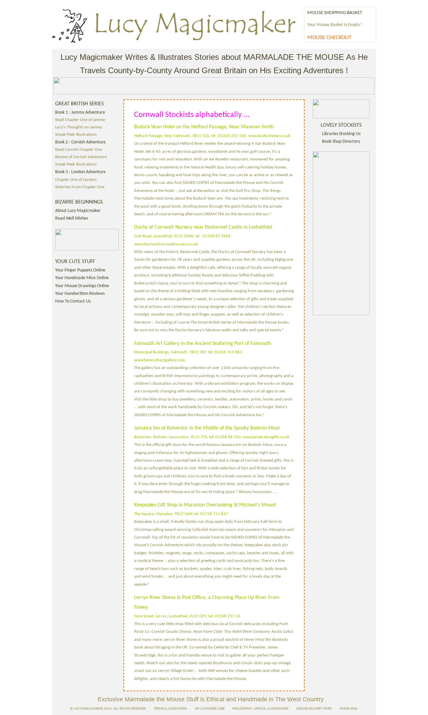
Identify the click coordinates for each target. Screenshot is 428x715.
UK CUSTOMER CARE (210, 709)
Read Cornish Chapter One (78, 150)
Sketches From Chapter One (79, 187)
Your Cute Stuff (75, 261)
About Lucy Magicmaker (78, 211)
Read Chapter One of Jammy (80, 120)
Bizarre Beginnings (79, 202)
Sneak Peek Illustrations (76, 135)
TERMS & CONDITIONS (170, 709)
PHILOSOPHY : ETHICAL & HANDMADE (260, 709)
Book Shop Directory (341, 141)
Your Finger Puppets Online (80, 270)
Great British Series (79, 104)
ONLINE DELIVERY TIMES (314, 709)
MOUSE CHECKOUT (329, 37)
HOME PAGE (348, 709)
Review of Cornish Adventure (81, 157)
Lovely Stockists (341, 125)
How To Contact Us (73, 301)
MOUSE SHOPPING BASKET (334, 12)
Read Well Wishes (71, 218)
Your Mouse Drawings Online (82, 286)
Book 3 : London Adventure (80, 172)
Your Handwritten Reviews (80, 293)
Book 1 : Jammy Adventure (80, 112)
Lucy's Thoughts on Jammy (78, 127)
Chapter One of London (76, 180)
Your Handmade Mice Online (82, 278)
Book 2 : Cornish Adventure (80, 142)
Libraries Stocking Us (341, 134)
